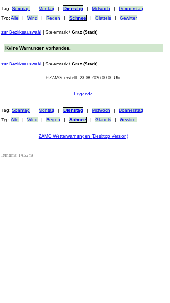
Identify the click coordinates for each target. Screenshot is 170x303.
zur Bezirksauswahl (21, 32)
